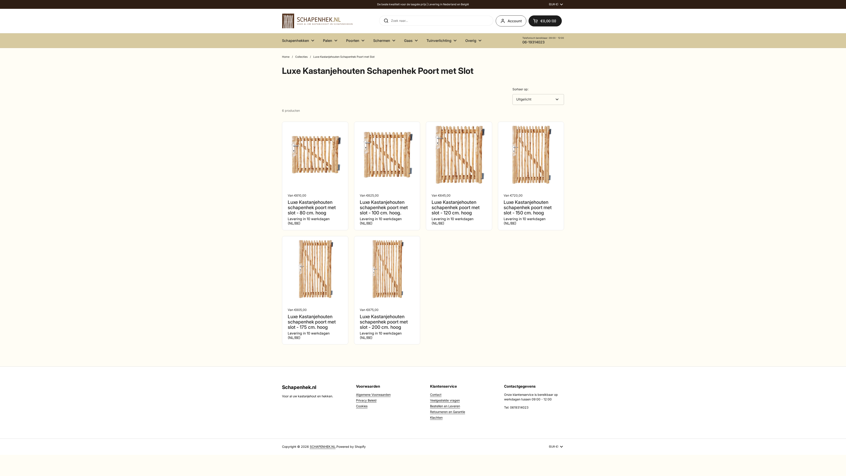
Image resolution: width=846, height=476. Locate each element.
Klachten (436, 417)
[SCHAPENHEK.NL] (317, 21)
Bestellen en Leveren (445, 406)
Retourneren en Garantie (447, 412)
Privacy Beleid (366, 400)
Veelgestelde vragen (445, 400)
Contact (436, 394)
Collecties (301, 56)
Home (285, 56)
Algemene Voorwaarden (373, 394)
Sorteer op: (520, 89)
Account (515, 21)
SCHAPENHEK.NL (323, 446)
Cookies (361, 406)
